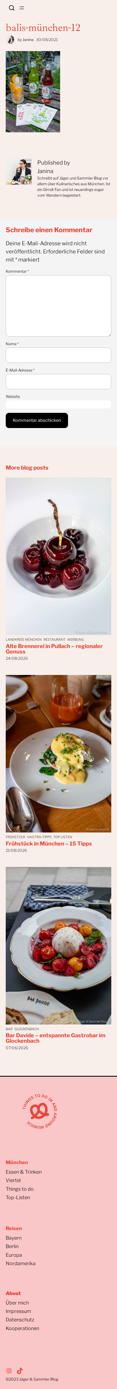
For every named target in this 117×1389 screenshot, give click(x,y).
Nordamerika (21, 1263)
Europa (14, 1255)
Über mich (17, 1303)
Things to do (20, 1189)
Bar (9, 1029)
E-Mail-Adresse (20, 370)
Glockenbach (26, 1029)
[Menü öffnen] (22, 8)
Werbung (75, 639)
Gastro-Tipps (39, 837)
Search (11, 7)
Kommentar (17, 271)
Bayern (13, 1238)
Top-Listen (18, 1197)
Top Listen (62, 837)
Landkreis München (24, 639)
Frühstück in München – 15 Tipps (49, 843)
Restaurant (55, 639)
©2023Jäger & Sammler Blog (32, 1379)
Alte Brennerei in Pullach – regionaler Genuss (54, 648)
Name (12, 343)
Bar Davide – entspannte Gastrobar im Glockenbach (55, 1038)
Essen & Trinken (24, 1172)
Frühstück (15, 837)
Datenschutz (20, 1319)
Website (13, 396)
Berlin (12, 1246)
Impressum (18, 1311)
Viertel (13, 1180)
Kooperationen (22, 1328)
